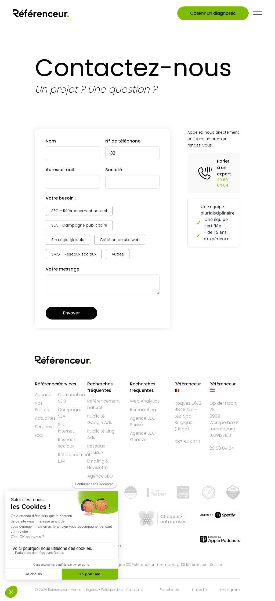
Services (43, 427)
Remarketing (143, 410)
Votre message (62, 269)
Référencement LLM (74, 458)
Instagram (230, 589)
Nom (51, 141)
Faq (39, 435)
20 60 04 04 (221, 448)
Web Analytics (145, 401)
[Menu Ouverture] (257, 13)
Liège (181, 429)
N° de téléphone (122, 141)
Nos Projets (42, 406)
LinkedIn (199, 589)
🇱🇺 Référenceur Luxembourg (152, 564)
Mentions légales (84, 590)
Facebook (169, 589)
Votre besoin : (61, 198)
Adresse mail (60, 170)
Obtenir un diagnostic (213, 13)
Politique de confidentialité (122, 590)
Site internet (66, 428)
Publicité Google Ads (99, 419)
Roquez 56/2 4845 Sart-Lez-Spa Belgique (188, 413)
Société (113, 170)
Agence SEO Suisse (142, 421)
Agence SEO (100, 476)
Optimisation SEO (71, 398)
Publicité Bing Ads (101, 434)
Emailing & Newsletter (98, 464)
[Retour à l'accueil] (41, 13)
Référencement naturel (103, 404)
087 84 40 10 (187, 442)
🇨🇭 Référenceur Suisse (201, 564)
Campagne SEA (70, 413)
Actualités (45, 418)
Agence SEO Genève (142, 436)
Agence (43, 395)
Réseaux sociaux (66, 443)
